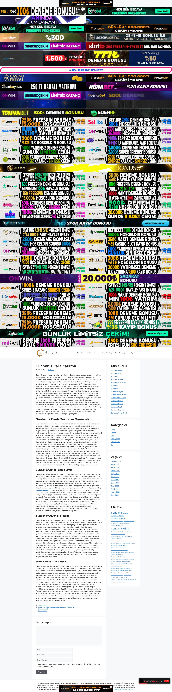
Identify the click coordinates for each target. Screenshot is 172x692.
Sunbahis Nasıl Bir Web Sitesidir (118, 556)
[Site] (43, 121)
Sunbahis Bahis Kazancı (129, 521)
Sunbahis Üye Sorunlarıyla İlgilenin (119, 579)
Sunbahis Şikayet (120, 353)
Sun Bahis (125, 513)
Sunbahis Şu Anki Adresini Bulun (118, 582)
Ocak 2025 (115, 486)
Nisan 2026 (115, 465)
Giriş (112, 436)
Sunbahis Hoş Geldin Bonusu (128, 543)
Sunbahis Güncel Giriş (116, 538)
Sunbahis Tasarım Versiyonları (118, 568)
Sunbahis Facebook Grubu (117, 525)
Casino (113, 433)
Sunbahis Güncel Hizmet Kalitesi (118, 541)
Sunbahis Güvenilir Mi (119, 413)
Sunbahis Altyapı (117, 392)
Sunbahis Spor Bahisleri (116, 566)
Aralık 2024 (115, 489)
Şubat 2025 (115, 483)
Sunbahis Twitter (115, 570)
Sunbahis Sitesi (42, 611)
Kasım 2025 (115, 471)
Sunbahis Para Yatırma (67, 607)
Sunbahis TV (128, 568)
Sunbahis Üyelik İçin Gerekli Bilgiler (119, 577)
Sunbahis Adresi (43, 609)
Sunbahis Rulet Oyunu (116, 563)
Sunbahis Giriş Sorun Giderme (118, 534)
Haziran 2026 (116, 462)
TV (112, 445)
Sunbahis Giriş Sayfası (119, 382)
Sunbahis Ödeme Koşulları (117, 575)
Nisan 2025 (115, 477)
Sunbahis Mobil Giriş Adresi (127, 552)
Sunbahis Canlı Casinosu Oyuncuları (48, 607)
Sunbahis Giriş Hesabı (116, 531)
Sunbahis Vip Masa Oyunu (126, 570)
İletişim (132, 353)
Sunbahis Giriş (107, 353)
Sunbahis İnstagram (118, 379)
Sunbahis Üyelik (117, 404)
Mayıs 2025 (115, 474)
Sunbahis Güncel (128, 536)
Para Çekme (115, 439)
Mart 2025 (115, 480)
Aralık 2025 (115, 468)
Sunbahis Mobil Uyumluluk (117, 554)
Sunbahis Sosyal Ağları (127, 563)
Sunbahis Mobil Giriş (118, 398)
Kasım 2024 (115, 492)
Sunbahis (80, 353)
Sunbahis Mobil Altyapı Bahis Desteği (119, 550)
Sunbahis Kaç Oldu (118, 410)
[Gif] (86, 168)
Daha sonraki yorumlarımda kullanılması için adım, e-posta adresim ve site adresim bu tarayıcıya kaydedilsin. (69, 665)
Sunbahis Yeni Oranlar (128, 572)
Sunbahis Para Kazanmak (117, 559)
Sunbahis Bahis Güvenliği (117, 521)
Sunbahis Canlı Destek (119, 395)
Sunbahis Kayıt (116, 407)
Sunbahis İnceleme (93, 353)
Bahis (113, 430)
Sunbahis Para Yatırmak (128, 559)
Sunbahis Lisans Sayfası (116, 547)
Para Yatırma (42, 605)
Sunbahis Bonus (117, 401)
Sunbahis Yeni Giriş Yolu (116, 572)
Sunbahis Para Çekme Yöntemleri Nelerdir (120, 561)
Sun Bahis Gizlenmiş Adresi (117, 536)
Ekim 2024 (115, 495)
